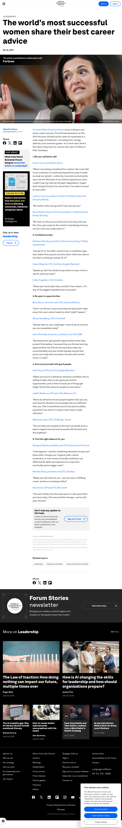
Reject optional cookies (100, 816)
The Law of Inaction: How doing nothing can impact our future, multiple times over (30, 682)
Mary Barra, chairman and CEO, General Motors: (56, 302)
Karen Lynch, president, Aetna (48, 163)
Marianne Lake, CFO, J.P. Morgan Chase (52, 419)
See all (115, 632)
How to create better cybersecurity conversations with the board (44, 727)
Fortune (8, 61)
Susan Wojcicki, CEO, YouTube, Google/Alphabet (56, 264)
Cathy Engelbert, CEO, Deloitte (48, 280)
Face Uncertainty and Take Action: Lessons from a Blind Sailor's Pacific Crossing (75, 727)
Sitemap (61, 809)
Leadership (9, 16)
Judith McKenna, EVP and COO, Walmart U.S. (54, 393)
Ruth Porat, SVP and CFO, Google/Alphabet (54, 370)
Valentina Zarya (10, 129)
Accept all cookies (101, 809)
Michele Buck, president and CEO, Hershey (54, 471)
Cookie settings (101, 822)
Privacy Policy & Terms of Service (61, 805)
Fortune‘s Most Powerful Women (49, 129)
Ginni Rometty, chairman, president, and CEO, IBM (57, 334)
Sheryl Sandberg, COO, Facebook (49, 318)
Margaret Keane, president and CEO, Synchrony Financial (61, 445)
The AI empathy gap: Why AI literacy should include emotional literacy (16, 725)
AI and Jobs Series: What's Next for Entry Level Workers (105, 725)
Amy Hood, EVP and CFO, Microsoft (50, 487)
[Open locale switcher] (3, 821)
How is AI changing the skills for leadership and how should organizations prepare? (89, 682)
